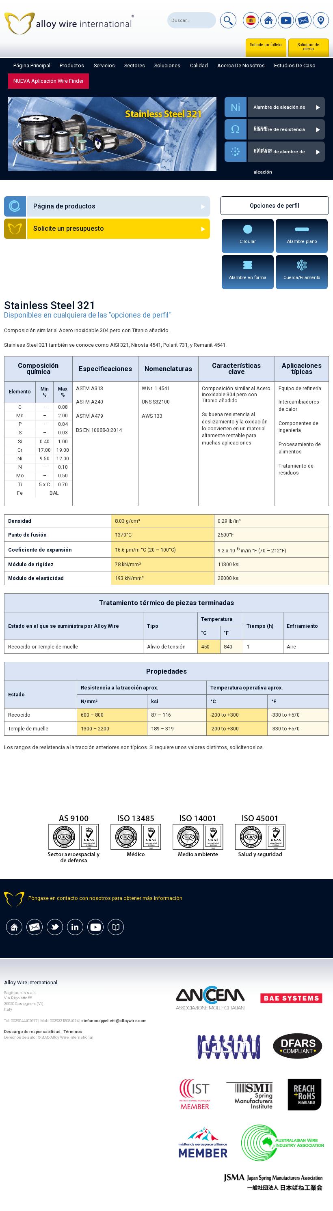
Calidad (199, 65)
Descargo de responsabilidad (32, 1031)
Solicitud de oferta (308, 47)
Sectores (134, 65)
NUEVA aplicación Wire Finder (48, 81)
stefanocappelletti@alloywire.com (114, 1020)
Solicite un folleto (265, 44)
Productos (72, 65)
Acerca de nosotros (241, 65)
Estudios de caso (295, 65)
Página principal (31, 65)
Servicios (104, 65)
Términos (72, 1031)
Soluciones (167, 65)
